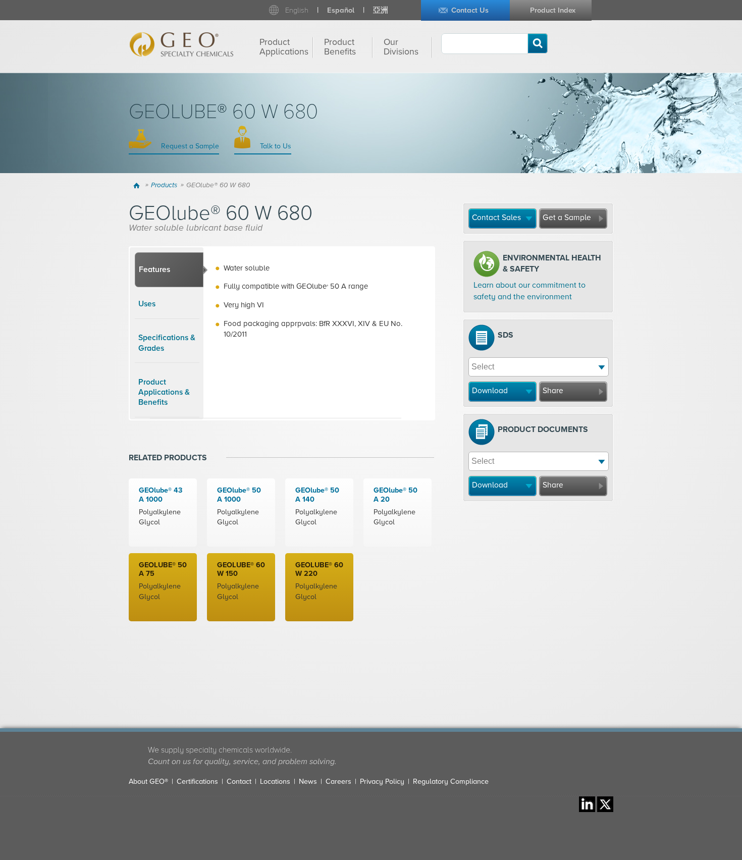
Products (164, 185)
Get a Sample (567, 217)
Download (490, 390)
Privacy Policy (382, 781)
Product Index (552, 10)
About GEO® (148, 781)
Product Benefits (340, 47)
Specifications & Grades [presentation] (166, 342)
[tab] (169, 270)
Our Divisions (401, 47)
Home (138, 185)
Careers (338, 781)
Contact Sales (496, 217)
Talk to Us (274, 146)
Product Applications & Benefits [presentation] (164, 392)
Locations (275, 781)
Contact (239, 781)
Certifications (197, 781)
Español (340, 10)
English (296, 10)
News (308, 781)
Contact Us (470, 10)
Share (553, 390)
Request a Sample (189, 146)
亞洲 (380, 10)
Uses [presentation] (146, 303)
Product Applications (283, 47)
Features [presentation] (154, 269)
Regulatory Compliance (451, 781)
